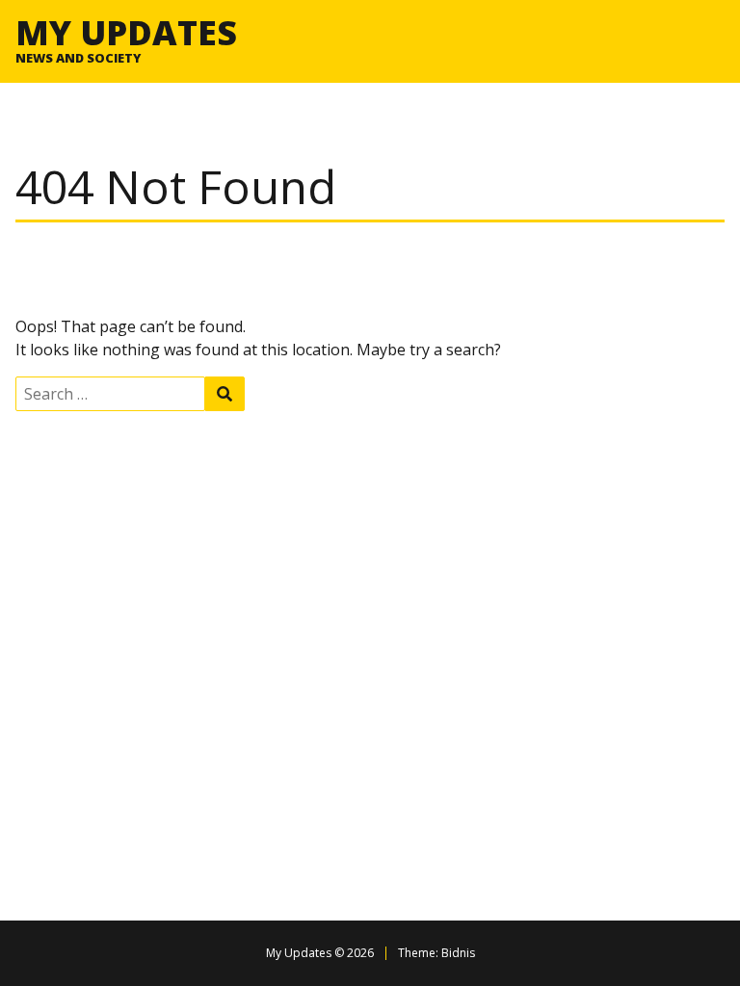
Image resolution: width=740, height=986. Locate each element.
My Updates (126, 32)
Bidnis (458, 953)
